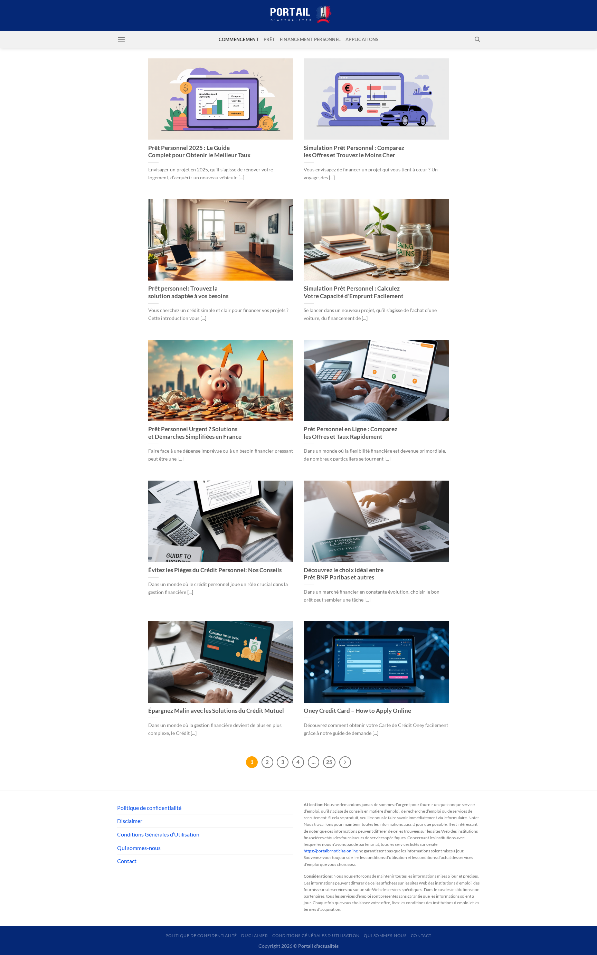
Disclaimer (129, 820)
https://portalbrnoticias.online (331, 850)
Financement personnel (310, 39)
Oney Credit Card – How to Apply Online (357, 710)
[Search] (477, 39)
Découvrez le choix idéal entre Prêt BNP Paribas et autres (343, 574)
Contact (126, 861)
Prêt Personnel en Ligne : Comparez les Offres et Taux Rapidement (350, 433)
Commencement (239, 39)
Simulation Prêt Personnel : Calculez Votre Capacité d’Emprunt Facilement (354, 292)
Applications (361, 39)
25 (329, 762)
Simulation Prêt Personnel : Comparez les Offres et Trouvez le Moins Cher (354, 151)
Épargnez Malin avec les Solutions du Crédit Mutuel (216, 710)
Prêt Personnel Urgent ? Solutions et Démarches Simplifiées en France (194, 433)
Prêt (269, 39)
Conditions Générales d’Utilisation (158, 834)
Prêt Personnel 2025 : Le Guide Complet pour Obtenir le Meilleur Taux (199, 151)
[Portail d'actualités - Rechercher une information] (298, 16)
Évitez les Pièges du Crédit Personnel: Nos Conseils (215, 570)
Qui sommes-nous (139, 847)
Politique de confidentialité (149, 807)
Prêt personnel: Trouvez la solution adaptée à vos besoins (188, 292)
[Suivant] (345, 762)
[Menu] (121, 39)
